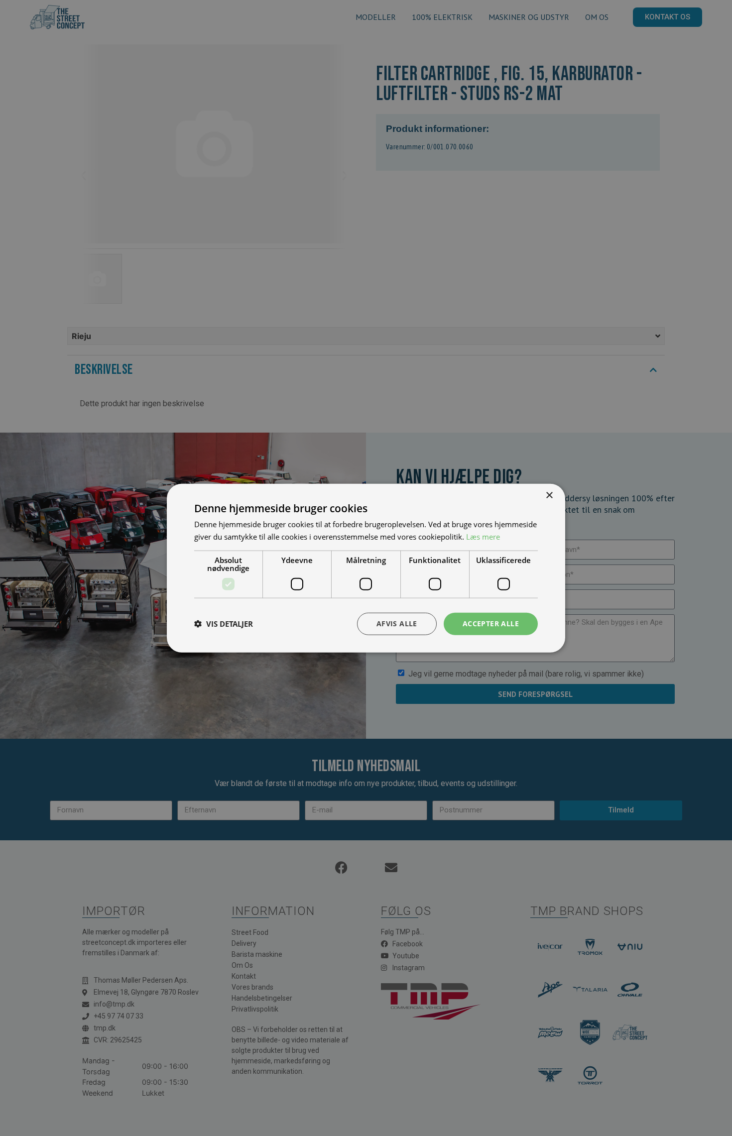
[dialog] (366, 568)
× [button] (549, 495)
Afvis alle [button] (396, 623)
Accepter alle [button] (491, 623)
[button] (223, 623)
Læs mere (483, 537)
